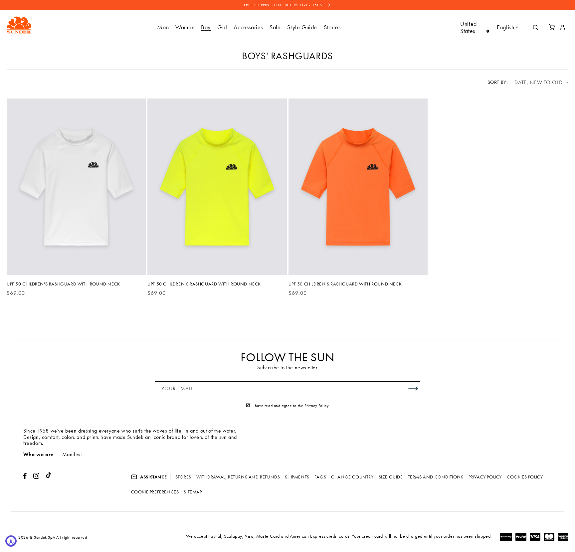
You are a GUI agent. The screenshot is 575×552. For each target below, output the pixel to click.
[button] (163, 27)
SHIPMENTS (297, 477)
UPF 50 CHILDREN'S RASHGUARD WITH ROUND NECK (63, 284)
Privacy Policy (316, 405)
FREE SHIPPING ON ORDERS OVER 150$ (284, 5)
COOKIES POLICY (525, 477)
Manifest (72, 454)
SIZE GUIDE (391, 477)
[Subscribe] (413, 389)
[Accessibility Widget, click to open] (11, 541)
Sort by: (497, 82)
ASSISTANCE (153, 477)
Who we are (38, 454)
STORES (183, 477)
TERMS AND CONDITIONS (436, 477)
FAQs (320, 477)
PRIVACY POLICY (485, 477)
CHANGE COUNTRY (352, 477)
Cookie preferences (155, 492)
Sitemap (193, 492)
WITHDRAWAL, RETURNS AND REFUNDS (238, 477)
